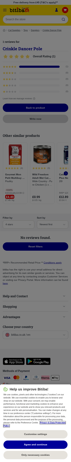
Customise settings (35, 434)
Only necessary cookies (35, 455)
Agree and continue (35, 444)
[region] (35, 423)
